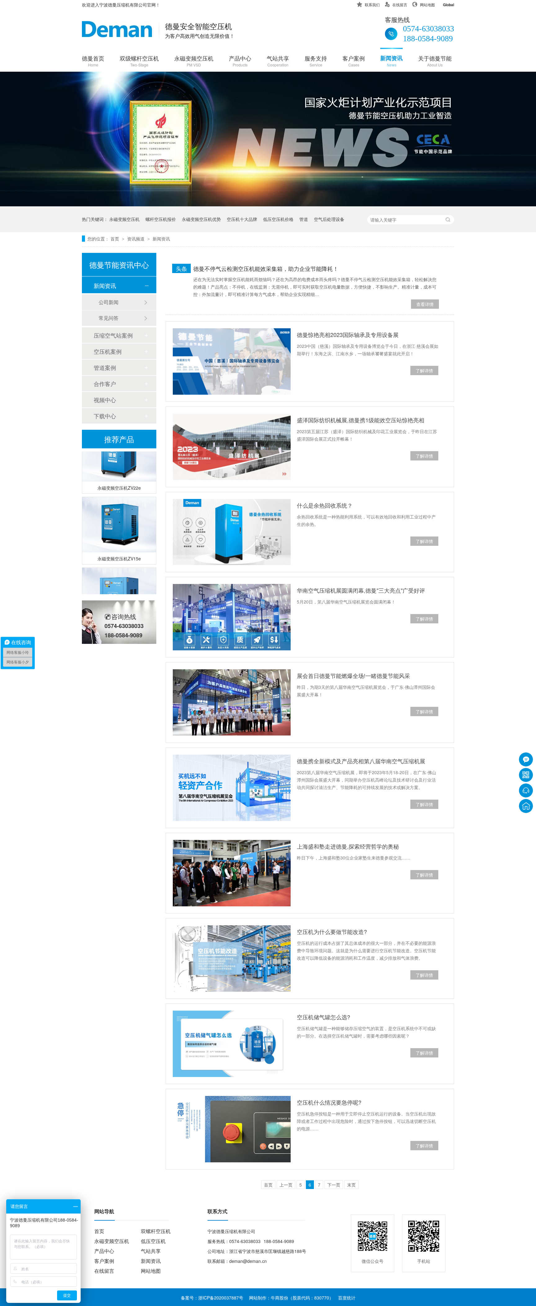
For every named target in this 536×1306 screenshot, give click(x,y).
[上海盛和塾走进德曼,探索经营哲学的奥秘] (232, 873)
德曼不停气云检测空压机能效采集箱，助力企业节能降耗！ (265, 268)
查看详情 (425, 304)
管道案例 (105, 367)
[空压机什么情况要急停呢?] (232, 1129)
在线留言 (399, 4)
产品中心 (240, 60)
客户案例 (353, 60)
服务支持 (316, 60)
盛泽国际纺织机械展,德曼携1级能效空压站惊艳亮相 (360, 420)
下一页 (333, 1185)
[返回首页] (526, 806)
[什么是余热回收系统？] (232, 532)
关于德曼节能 (435, 60)
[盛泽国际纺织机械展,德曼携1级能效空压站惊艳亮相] (232, 447)
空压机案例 (108, 351)
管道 (303, 219)
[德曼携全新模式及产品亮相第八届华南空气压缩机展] (232, 788)
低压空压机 (153, 1241)
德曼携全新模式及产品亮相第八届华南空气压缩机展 (361, 761)
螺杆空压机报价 (160, 219)
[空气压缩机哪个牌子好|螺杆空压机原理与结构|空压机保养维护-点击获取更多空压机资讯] (117, 35)
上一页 (286, 1185)
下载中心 (105, 416)
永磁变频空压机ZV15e (119, 551)
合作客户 (105, 383)
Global (448, 4)
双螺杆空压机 (156, 1231)
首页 (115, 239)
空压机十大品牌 (242, 219)
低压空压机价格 (278, 219)
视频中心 (105, 400)
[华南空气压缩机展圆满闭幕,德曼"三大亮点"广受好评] (232, 617)
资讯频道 (136, 239)
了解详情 (424, 370)
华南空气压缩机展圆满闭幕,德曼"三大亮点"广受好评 (361, 590)
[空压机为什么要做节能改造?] (232, 958)
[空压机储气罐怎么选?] (232, 1044)
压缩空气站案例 (113, 335)
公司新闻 (108, 302)
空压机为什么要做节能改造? (332, 931)
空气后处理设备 (329, 219)
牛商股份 (279, 1298)
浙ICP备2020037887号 (220, 1298)
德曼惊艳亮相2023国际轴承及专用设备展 (348, 334)
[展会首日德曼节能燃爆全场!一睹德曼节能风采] (232, 702)
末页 (351, 1185)
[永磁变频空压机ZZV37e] (119, 588)
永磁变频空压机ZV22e (119, 480)
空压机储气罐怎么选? (323, 1017)
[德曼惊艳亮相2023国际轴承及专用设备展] (232, 361)
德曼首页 (93, 60)
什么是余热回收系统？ (325, 505)
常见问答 (108, 317)
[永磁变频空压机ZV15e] (119, 517)
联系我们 (372, 4)
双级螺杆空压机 (139, 60)
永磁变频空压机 (193, 60)
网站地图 (427, 4)
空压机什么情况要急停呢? (329, 1102)
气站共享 (278, 60)
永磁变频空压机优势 (201, 219)
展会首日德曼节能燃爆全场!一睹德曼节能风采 (353, 675)
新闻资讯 (391, 60)
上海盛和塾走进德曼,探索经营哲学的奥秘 (348, 846)
